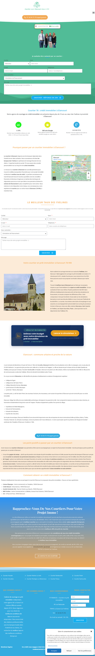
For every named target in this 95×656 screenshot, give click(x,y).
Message (6, 82)
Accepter (54, 651)
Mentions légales (6, 647)
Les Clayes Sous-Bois (63, 308)
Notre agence (60, 274)
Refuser (69, 651)
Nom (31, 60)
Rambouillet (31, 369)
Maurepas (79, 306)
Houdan (38, 369)
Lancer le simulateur (64, 333)
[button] (91, 631)
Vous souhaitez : (9, 75)
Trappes (49, 367)
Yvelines (62, 311)
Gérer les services (52, 645)
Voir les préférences (84, 651)
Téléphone (51, 67)
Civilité (6, 60)
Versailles (40, 365)
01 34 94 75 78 (77, 130)
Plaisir (71, 308)
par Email (47, 547)
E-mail (6, 67)
